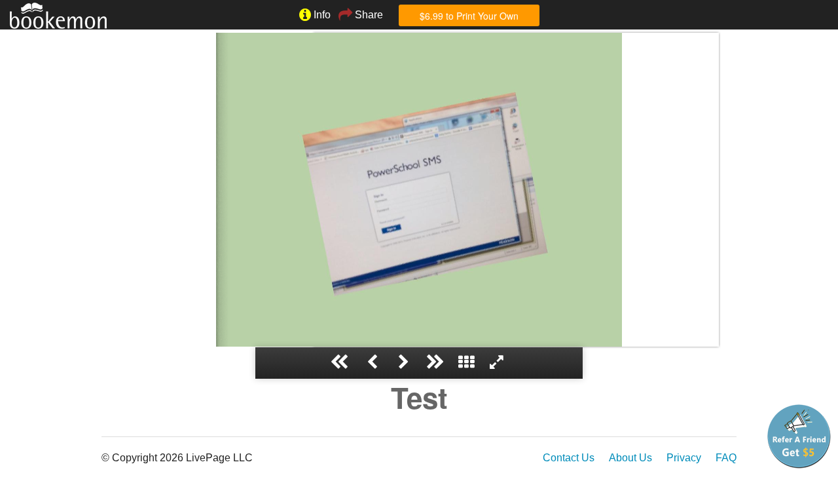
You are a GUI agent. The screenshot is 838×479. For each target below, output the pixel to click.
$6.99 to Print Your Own (469, 15)
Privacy (683, 457)
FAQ (726, 457)
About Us (630, 457)
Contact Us (568, 457)
